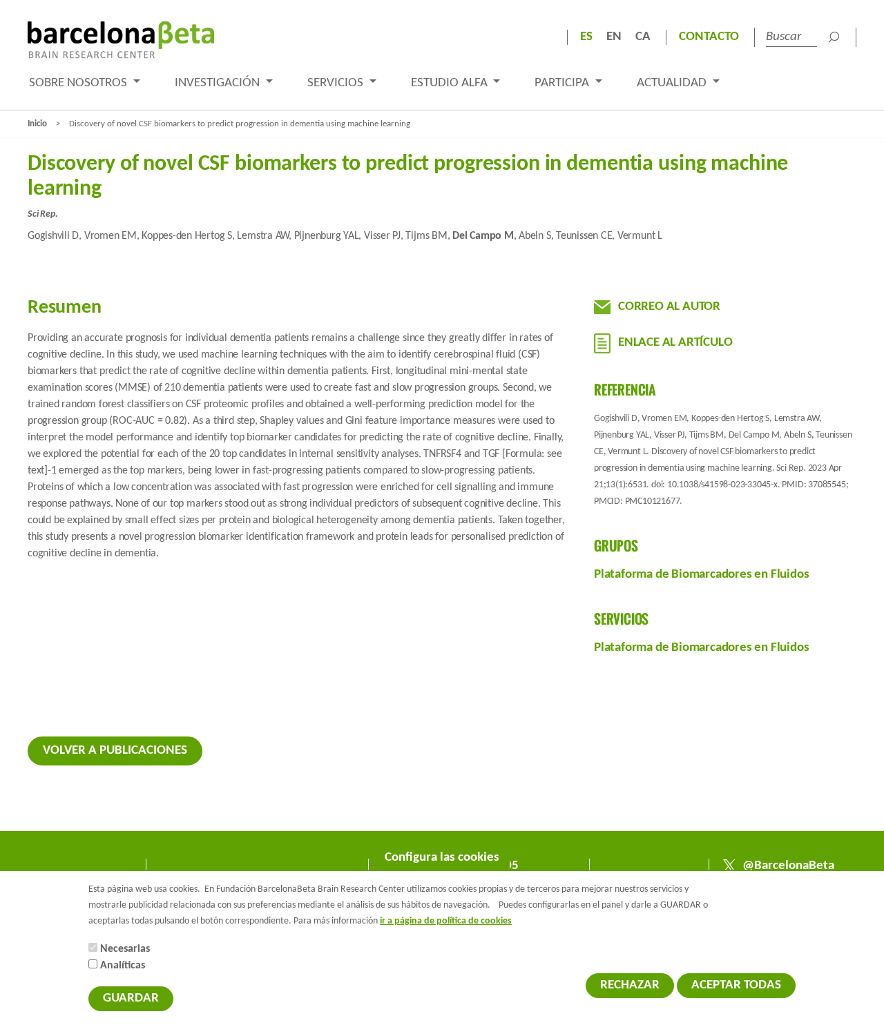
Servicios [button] (336, 83)
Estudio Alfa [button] (450, 83)
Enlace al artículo (675, 342)
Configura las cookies (442, 857)
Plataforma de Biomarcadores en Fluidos (701, 574)
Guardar (131, 998)
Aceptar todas (736, 985)
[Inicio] (121, 40)
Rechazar (630, 985)
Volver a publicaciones (115, 750)
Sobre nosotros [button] (79, 83)
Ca (643, 36)
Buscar (833, 37)
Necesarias (125, 949)
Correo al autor (669, 306)
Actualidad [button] (673, 83)
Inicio (37, 123)
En (614, 36)
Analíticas (122, 965)
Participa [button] (563, 83)
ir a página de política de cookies (446, 921)
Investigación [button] (218, 83)
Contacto (709, 36)
